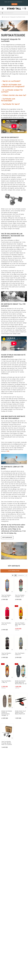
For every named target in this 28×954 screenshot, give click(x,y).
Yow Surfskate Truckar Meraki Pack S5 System (6, 743)
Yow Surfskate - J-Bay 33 (6, 681)
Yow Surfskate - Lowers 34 (6, 654)
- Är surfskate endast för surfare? (12, 91)
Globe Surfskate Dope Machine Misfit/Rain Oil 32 (20, 682)
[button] (23, 9)
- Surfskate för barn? (10, 104)
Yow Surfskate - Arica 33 (6, 623)
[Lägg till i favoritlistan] (7, 585)
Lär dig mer (7, 17)
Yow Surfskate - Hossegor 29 (6, 596)
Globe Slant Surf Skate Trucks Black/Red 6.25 (20, 712)
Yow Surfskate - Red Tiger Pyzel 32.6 (20, 624)
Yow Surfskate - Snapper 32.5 (20, 596)
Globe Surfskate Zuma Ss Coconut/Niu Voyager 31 (6, 713)
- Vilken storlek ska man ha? (13, 95)
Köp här (14, 4)
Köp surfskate (7, 537)
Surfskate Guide (20, 17)
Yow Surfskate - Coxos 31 (20, 654)
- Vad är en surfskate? (10, 81)
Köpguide (13, 17)
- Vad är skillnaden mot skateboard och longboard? (13, 86)
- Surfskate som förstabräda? (8, 100)
